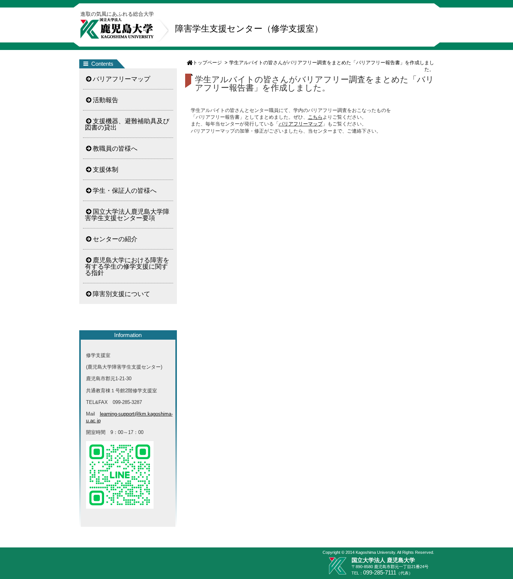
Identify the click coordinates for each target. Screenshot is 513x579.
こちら (315, 117)
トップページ (207, 62)
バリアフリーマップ (301, 124)
